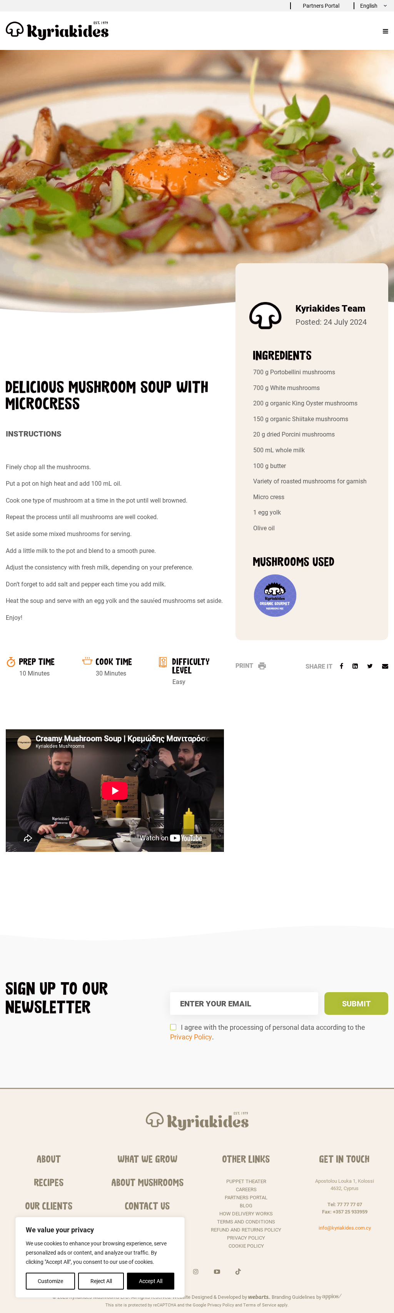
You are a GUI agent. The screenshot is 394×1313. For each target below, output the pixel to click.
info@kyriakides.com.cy (345, 1227)
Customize (50, 1281)
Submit (356, 1003)
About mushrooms (148, 1182)
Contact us (147, 1206)
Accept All (150, 1281)
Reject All (101, 1281)
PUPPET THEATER (246, 1181)
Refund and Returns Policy (246, 1229)
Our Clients (49, 1206)
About (49, 1159)
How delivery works (246, 1213)
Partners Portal (321, 5)
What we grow (148, 1159)
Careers (246, 1189)
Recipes (49, 1182)
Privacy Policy (191, 1036)
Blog (246, 1205)
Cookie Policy (246, 1245)
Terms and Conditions (246, 1221)
